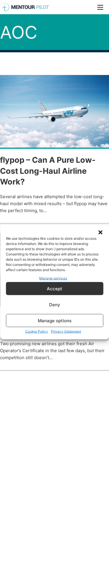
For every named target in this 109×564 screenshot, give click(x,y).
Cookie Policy (36, 331)
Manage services (53, 278)
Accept (54, 288)
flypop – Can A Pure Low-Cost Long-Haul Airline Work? (48, 171)
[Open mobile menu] (100, 7)
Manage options (55, 320)
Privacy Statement (66, 331)
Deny (54, 304)
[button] (100, 232)
